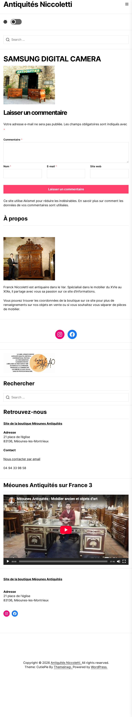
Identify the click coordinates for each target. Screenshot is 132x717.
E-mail (52, 166)
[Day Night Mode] (12, 22)
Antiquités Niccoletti (37, 4)
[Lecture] (8, 561)
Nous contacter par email (21, 459)
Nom (7, 166)
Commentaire (12, 139)
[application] (66, 530)
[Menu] (127, 4)
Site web (95, 166)
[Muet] (118, 561)
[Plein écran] (124, 561)
